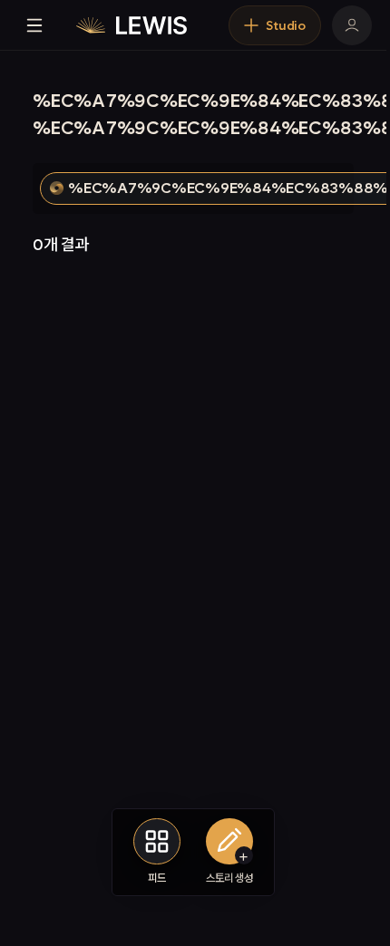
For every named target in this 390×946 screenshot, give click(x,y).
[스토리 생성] (229, 841)
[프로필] (352, 25)
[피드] (156, 841)
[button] (244, 855)
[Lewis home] (131, 25)
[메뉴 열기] (34, 25)
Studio (286, 25)
